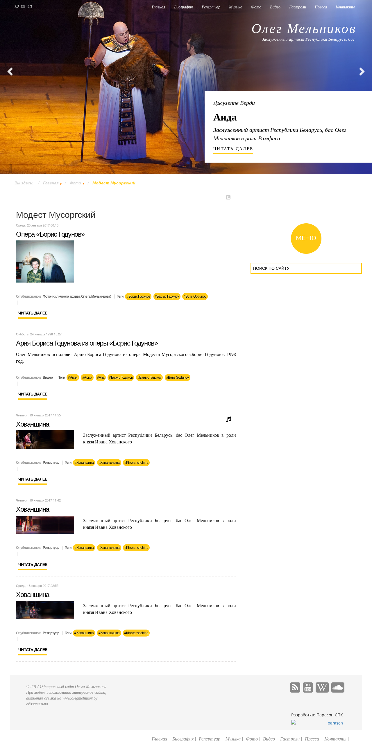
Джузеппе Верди (234, 103)
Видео (275, 7)
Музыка (235, 7)
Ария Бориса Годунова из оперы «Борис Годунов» (87, 343)
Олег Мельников (303, 28)
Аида (225, 117)
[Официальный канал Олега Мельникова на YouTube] (308, 688)
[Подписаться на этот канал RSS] (230, 198)
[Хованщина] (45, 439)
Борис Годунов (139, 296)
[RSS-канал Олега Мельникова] (296, 688)
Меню (306, 238)
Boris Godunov (195, 296)
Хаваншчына (110, 463)
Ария (74, 377)
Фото (256, 7)
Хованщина (32, 424)
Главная (158, 7)
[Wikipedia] (323, 688)
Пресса (321, 7)
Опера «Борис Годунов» (50, 234)
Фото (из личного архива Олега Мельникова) (77, 296)
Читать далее (32, 313)
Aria (101, 377)
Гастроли (297, 7)
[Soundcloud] (337, 688)
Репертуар (211, 7)
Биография (183, 7)
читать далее (233, 148)
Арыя (88, 377)
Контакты (345, 7)
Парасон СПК (329, 715)
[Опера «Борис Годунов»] (45, 261)
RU (17, 6)
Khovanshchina (137, 463)
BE (23, 6)
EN (30, 6)
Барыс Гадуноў (168, 296)
